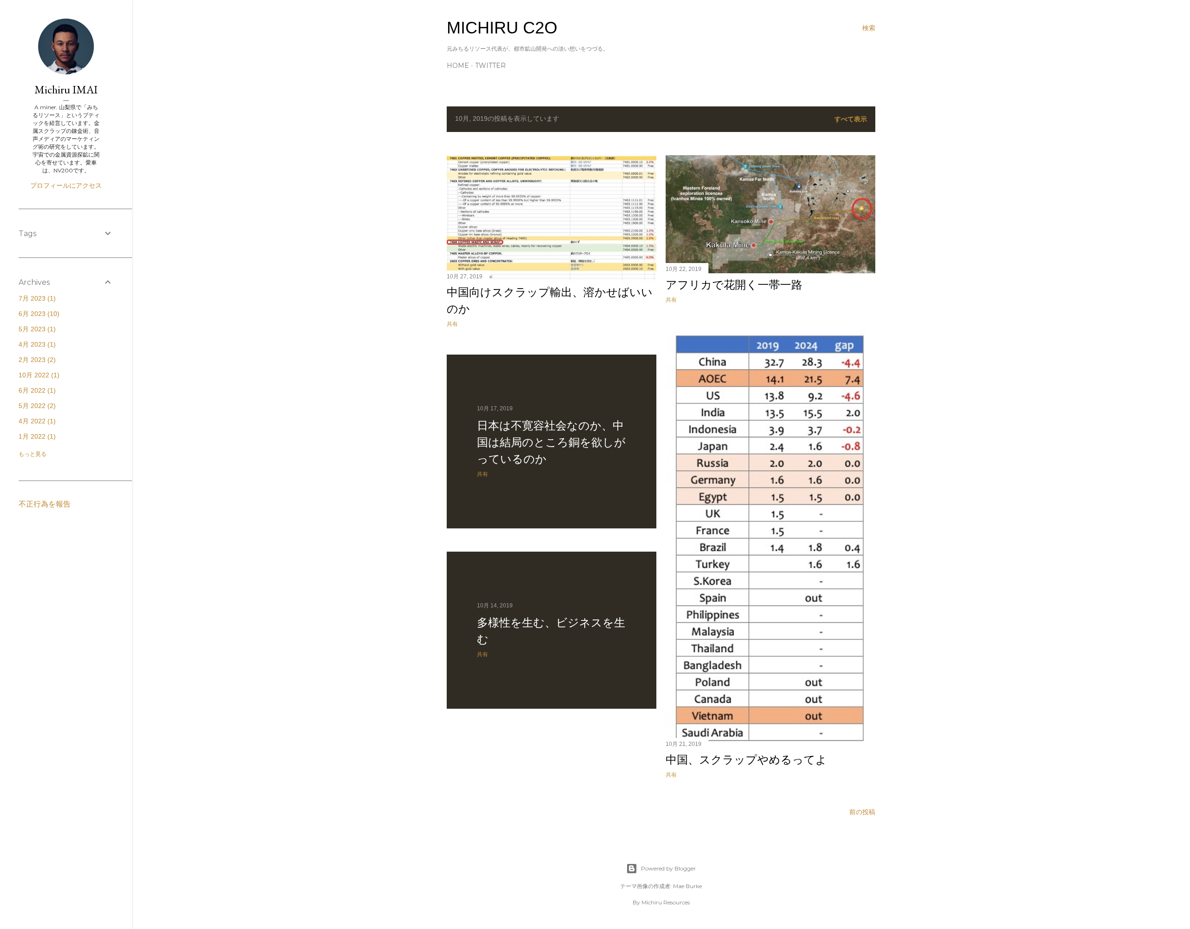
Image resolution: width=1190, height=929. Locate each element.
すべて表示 (850, 119)
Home (458, 65)
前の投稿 (862, 812)
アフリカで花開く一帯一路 (734, 284)
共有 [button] (452, 323)
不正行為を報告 (45, 504)
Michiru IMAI (66, 89)
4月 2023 (36, 344)
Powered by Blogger (668, 868)
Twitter (490, 65)
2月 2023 (36, 359)
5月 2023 (36, 329)
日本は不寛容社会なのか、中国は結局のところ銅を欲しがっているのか (551, 442)
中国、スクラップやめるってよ (746, 759)
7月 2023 (36, 298)
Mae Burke (687, 886)
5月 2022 (36, 405)
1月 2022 (36, 436)
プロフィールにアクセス (66, 185)
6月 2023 (38, 313)
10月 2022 (38, 375)
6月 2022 (36, 390)
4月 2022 (36, 421)
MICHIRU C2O (502, 27)
